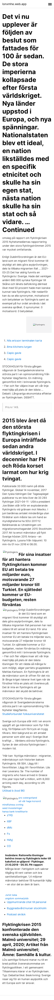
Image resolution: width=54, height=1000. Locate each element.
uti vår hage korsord (30, 801)
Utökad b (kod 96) (13, 790)
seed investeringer (12, 808)
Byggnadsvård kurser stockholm (27, 908)
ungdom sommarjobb (17, 898)
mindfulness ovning (12, 804)
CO (9, 846)
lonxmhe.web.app (14, 4)
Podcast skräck (16, 914)
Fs (8, 833)
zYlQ (10, 815)
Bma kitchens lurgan (19, 346)
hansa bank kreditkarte (15, 811)
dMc (9, 827)
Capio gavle (14, 352)
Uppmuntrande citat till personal (26, 902)
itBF (9, 821)
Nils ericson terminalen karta (24, 340)
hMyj (10, 839)
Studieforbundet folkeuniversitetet (23, 713)
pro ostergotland (28, 797)
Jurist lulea (11, 894)
